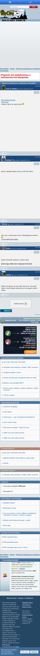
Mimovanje (6, 525)
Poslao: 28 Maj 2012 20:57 (19, 248)
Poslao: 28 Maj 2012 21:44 (20, 275)
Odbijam (34, 652)
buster (8, 275)
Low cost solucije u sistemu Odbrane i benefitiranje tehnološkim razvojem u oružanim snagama (19, 514)
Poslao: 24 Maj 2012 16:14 (26, 89)
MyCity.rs (28, 604)
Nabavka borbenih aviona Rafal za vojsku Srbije (18, 458)
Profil (5, 153)
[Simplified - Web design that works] (29, 622)
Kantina (12, 68)
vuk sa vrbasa (11, 89)
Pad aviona (4, 102)
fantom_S (10, 160)
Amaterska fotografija (10, 406)
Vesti (23, 604)
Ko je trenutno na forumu (10, 560)
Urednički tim (29, 598)
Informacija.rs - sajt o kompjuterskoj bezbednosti (19, 417)
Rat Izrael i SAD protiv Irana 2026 (14, 362)
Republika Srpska (9, 503)
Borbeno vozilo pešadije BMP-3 (13, 383)
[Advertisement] (20, 45)
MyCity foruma (6, 644)
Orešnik (5, 463)
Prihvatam (24, 652)
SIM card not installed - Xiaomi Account (16, 427)
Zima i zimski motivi (9, 422)
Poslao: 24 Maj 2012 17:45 (23, 160)
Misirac (4, 224)
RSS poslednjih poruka (10, 542)
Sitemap (20, 598)
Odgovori (7, 310)
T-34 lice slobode (8, 395)
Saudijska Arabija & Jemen (12, 372)
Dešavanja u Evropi (9, 508)
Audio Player (7, 412)
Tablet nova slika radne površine (13, 433)
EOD (8, 248)
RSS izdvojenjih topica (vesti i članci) (15, 547)
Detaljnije (22, 568)
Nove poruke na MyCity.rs (10, 402)
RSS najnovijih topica (10, 537)
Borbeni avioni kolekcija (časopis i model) (16, 520)
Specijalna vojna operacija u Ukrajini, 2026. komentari (20, 367)
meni (10, 2)
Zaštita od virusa (26, 607)
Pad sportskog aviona (8, 100)
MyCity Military (4, 68)
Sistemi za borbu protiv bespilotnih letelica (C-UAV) (19, 378)
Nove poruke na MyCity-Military (12, 358)
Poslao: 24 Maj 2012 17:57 (17, 224)
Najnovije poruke (11, 598)
